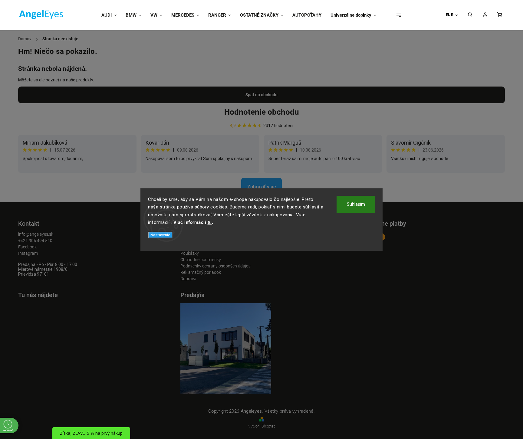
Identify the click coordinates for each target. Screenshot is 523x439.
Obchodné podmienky (200, 259)
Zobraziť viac (261, 187)
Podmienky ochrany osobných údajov (215, 266)
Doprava (188, 278)
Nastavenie (160, 235)
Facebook (27, 246)
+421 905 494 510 (35, 240)
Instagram (28, 253)
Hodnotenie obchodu (261, 111)
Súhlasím (356, 204)
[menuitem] (111, 15)
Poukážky (189, 253)
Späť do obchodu (261, 94)
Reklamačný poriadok (200, 272)
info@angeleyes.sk (35, 234)
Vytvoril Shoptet (261, 426)
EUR (450, 14)
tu (210, 222)
